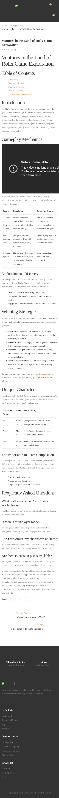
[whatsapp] (16, 702)
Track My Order (8, 773)
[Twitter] (17, 599)
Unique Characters (16, 91)
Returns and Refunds (10, 720)
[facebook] (2, 702)
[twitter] (7, 702)
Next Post (34, 627)
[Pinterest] (23, 599)
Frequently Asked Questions (20, 94)
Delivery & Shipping (10, 747)
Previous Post (36, 615)
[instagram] (11, 702)
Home (4, 25)
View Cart (6, 769)
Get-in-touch (7, 716)
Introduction (13, 80)
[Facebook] (12, 599)
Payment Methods (9, 742)
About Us (6, 729)
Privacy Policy (8, 755)
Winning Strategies (16, 87)
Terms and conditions (11, 751)
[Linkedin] (29, 599)
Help (4, 777)
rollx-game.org (16, 25)
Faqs (4, 724)
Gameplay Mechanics (17, 83)
